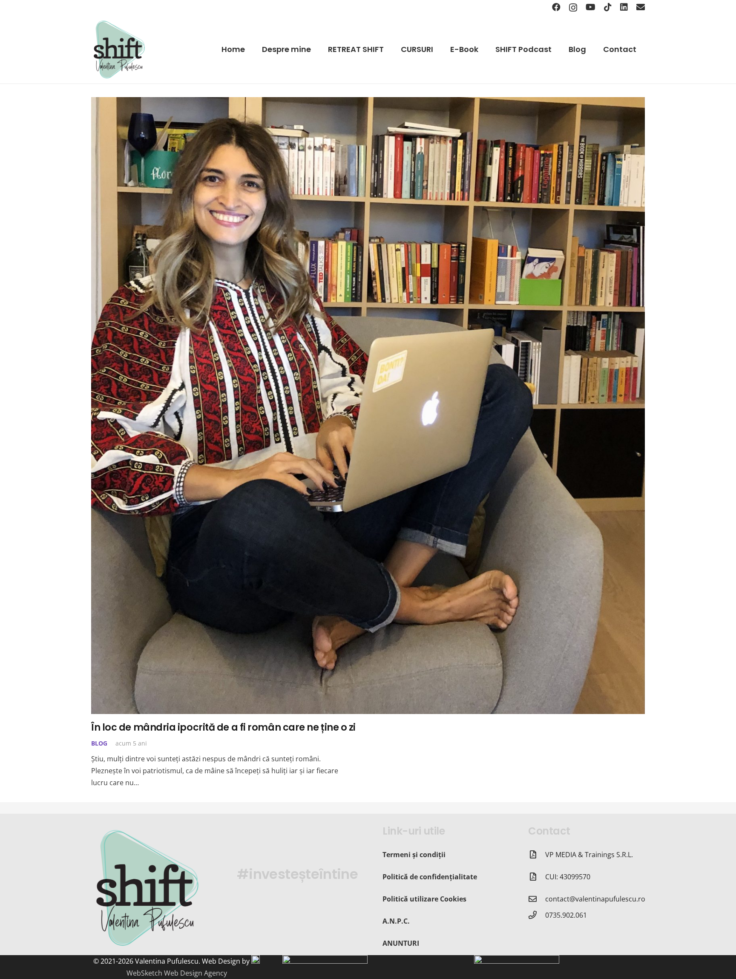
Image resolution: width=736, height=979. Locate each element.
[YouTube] (590, 7)
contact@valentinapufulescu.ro (595, 899)
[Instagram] (573, 7)
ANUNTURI (400, 943)
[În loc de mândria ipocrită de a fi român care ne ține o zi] (368, 405)
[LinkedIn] (624, 7)
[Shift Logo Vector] (119, 49)
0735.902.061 (566, 915)
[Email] (640, 7)
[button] (438, 49)
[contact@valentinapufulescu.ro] (536, 899)
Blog (99, 743)
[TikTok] (608, 7)
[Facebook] (556, 7)
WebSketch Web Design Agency (176, 973)
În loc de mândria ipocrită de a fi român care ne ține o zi (223, 727)
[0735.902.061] (536, 915)
